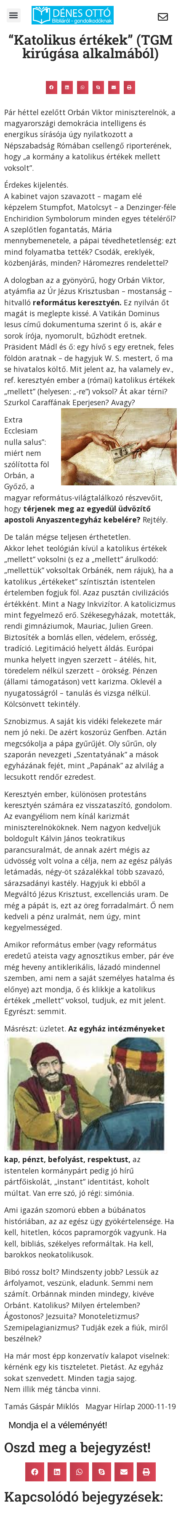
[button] (14, 15)
